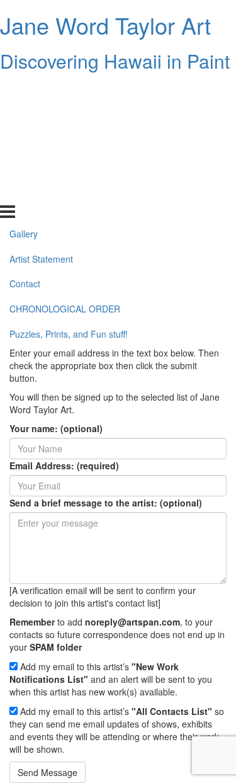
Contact (24, 140)
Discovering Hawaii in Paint (115, 60)
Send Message (47, 772)
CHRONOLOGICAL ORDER (64, 165)
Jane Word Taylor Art (105, 25)
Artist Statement (41, 115)
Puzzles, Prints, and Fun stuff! (68, 191)
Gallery (23, 90)
